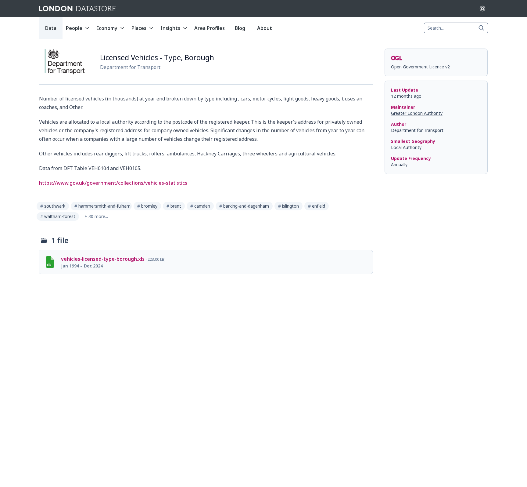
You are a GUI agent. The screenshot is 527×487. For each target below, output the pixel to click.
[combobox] (456, 28)
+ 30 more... (96, 216)
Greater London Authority (417, 113)
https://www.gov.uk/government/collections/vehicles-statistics (113, 183)
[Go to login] (482, 8)
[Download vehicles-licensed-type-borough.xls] (206, 262)
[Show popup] (483, 28)
